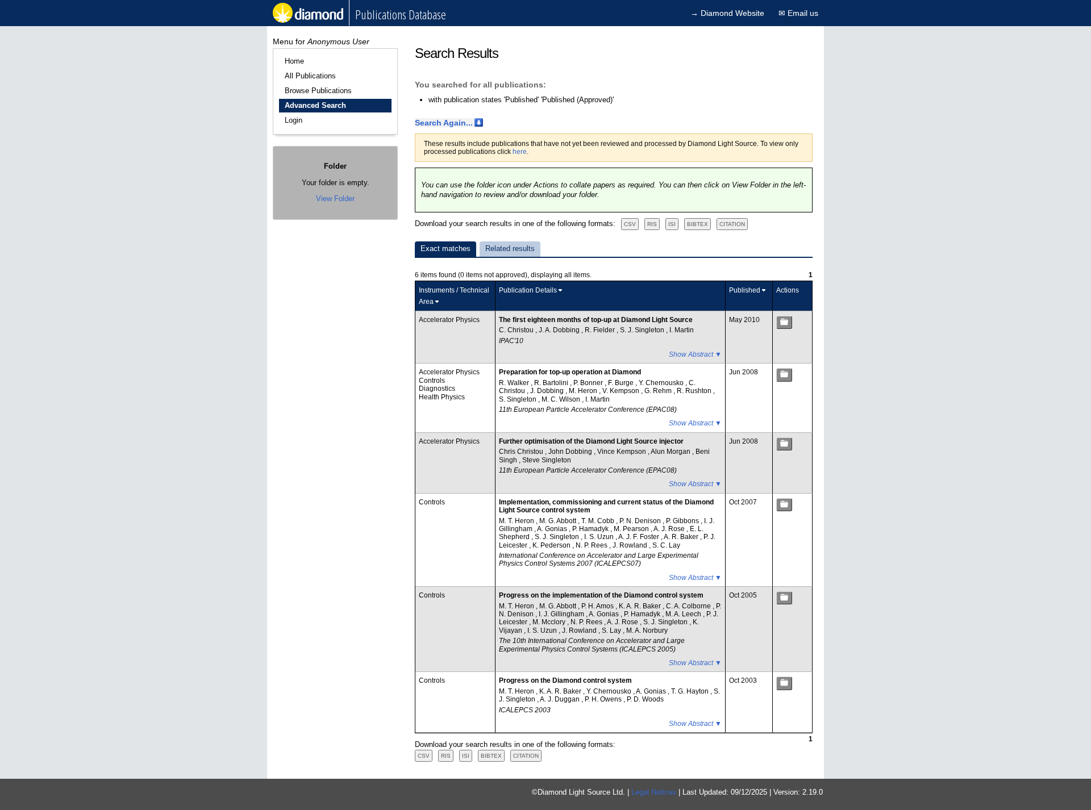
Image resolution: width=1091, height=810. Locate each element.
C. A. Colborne (689, 606)
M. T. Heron (517, 521)
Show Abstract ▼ (695, 354)
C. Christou (517, 330)
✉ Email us (798, 13)
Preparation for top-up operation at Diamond (570, 372)
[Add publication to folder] (784, 322)
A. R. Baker (682, 537)
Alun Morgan (671, 452)
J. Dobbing (547, 391)
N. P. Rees (592, 545)
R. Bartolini (552, 383)
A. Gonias (553, 529)
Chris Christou (522, 452)
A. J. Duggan (560, 699)
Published (744, 290)
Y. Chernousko (662, 383)
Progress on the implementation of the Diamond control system (601, 595)
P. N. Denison (641, 521)
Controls (432, 381)
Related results (510, 248)
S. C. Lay (666, 545)
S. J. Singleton (643, 330)
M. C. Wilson (562, 399)
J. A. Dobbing (560, 330)
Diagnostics (437, 389)
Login (293, 120)
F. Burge (621, 383)
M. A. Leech (684, 614)
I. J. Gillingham (562, 614)
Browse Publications (318, 90)
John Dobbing (571, 452)
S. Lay (612, 630)
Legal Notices (653, 792)
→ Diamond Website (727, 13)
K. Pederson (552, 545)
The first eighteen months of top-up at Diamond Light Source (596, 320)
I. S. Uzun (599, 537)
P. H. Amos (598, 606)
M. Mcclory (549, 622)
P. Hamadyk (591, 529)
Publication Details (528, 290)
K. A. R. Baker (641, 606)
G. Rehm (658, 391)
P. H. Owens (604, 699)
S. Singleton (518, 399)
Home (294, 61)
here (520, 151)
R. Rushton (695, 391)
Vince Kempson (622, 452)
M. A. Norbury (647, 630)
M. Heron (584, 391)
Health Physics (442, 397)
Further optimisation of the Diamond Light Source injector (591, 441)
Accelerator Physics (449, 320)
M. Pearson (632, 529)
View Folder (335, 198)
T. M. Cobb (598, 521)
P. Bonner (589, 383)
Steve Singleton (546, 460)
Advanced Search (315, 105)
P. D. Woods (645, 699)
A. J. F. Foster (639, 537)
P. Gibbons (683, 521)
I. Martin (681, 330)
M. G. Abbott (558, 521)
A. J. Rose (669, 529)
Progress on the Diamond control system (565, 680)
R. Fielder (601, 330)
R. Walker (515, 383)
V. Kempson (621, 391)
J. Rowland (631, 545)
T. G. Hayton (690, 691)
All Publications (310, 76)
